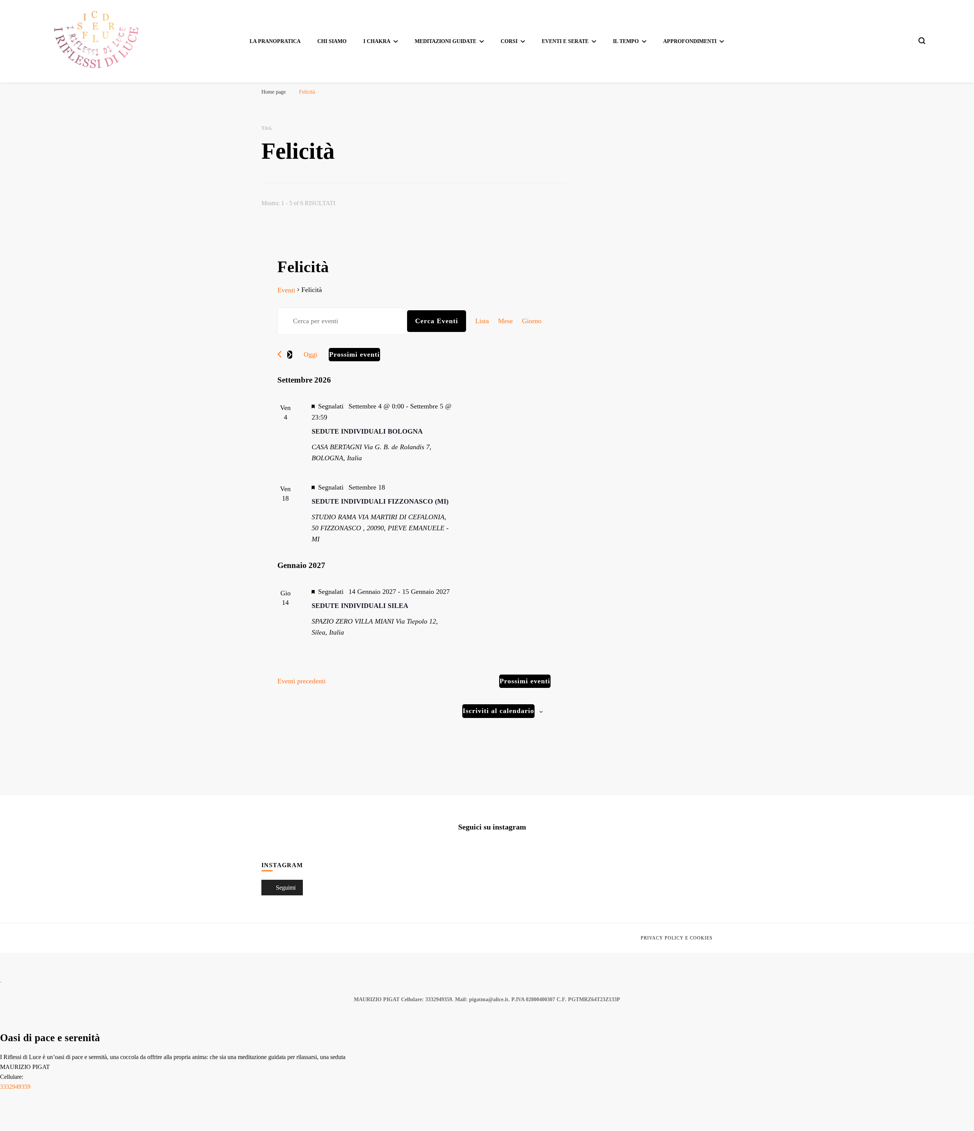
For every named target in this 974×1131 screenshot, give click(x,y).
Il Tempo (624, 41)
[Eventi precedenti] (279, 354)
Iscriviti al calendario (497, 721)
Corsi (509, 41)
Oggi (311, 354)
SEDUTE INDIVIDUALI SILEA (357, 616)
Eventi (286, 290)
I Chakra (379, 41)
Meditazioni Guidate (446, 41)
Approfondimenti (687, 41)
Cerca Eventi (433, 320)
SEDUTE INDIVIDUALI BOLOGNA (364, 431)
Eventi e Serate (564, 41)
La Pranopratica (278, 41)
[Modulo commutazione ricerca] (921, 40)
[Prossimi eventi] (289, 355)
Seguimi (285, 898)
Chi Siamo (334, 41)
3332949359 (19, 1098)
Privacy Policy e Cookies (678, 949)
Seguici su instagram (492, 838)
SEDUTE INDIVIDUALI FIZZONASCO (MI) (376, 501)
